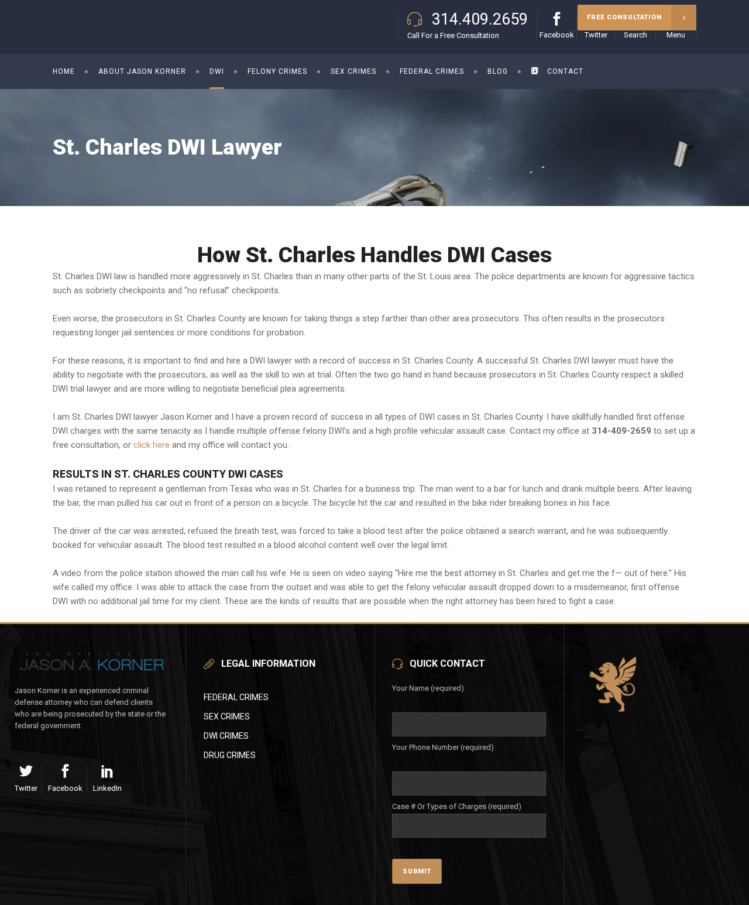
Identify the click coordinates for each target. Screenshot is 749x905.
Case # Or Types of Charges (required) (456, 806)
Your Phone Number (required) (443, 747)
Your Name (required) (428, 688)
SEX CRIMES (227, 716)
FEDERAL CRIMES (236, 697)
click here (151, 445)
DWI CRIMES (226, 736)
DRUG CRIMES (230, 755)
